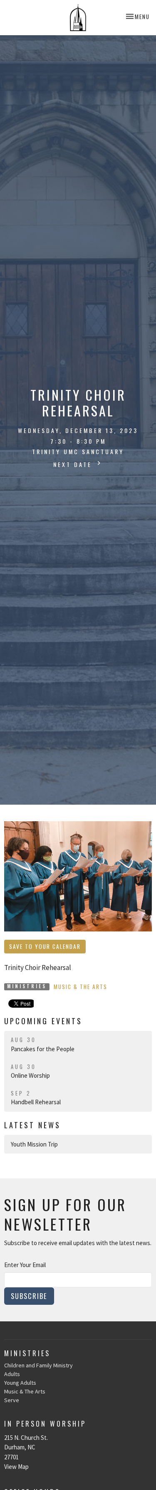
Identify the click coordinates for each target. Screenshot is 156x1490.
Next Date (74, 464)
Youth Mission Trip (34, 1144)
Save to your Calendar (45, 946)
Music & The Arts (80, 986)
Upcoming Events (43, 1021)
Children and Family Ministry (38, 1365)
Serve (11, 1400)
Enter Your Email (25, 1265)
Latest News (32, 1125)
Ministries (27, 1353)
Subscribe (29, 1296)
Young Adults (20, 1382)
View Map (16, 1467)
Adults (12, 1374)
